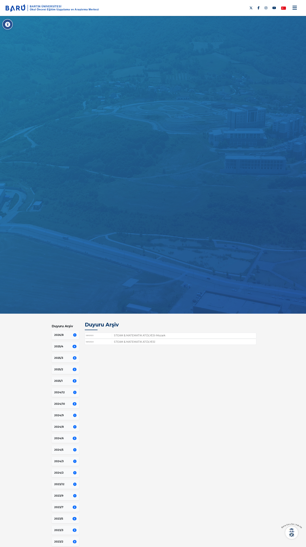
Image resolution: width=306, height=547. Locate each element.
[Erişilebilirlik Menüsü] (7, 24)
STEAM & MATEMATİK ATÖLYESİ (134, 341)
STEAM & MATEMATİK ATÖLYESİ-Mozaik (139, 335)
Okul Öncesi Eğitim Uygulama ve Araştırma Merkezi (64, 9)
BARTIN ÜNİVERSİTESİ (45, 6)
